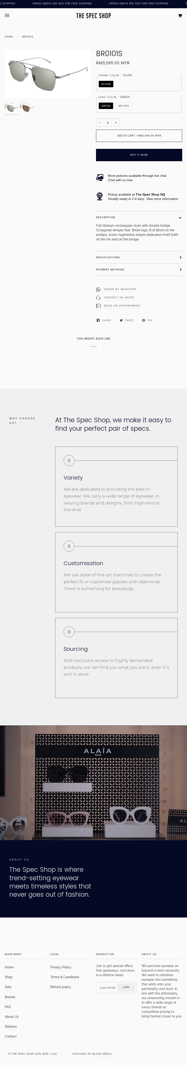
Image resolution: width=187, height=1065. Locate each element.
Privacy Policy (60, 967)
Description (105, 217)
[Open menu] (11, 15)
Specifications (108, 257)
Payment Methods (110, 269)
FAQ (8, 1007)
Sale (8, 987)
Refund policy (60, 987)
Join (126, 987)
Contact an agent (119, 297)
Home (9, 36)
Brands (10, 997)
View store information (162, 199)
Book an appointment (122, 306)
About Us (12, 1017)
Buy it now (139, 155)
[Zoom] (48, 74)
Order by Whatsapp (120, 289)
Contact (11, 1036)
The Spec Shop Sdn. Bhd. (30, 1053)
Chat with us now (120, 180)
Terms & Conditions (64, 977)
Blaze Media (102, 1053)
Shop (9, 977)
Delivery (11, 1026)
